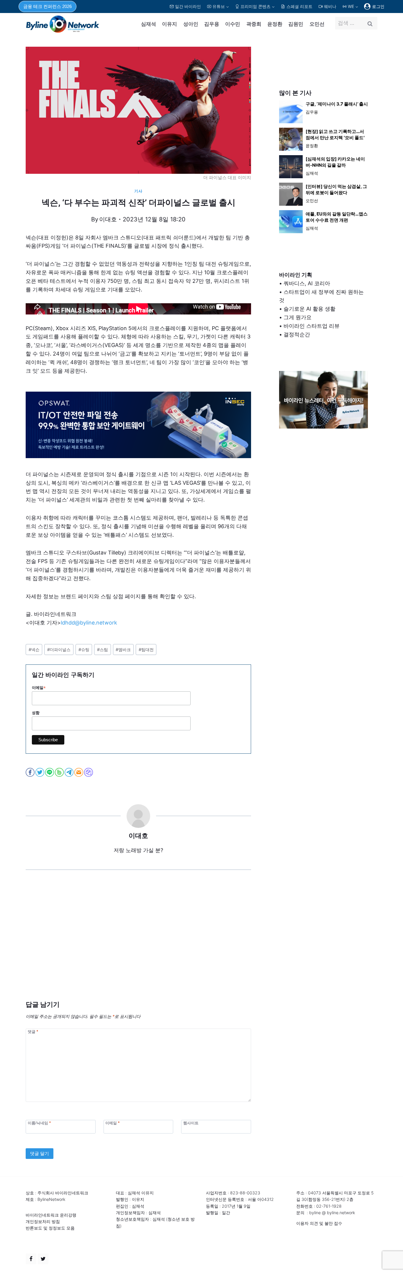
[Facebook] (31, 1258)
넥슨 (34, 649)
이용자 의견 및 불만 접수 (319, 1223)
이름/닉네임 (39, 1123)
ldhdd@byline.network (89, 623)
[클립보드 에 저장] (89, 772)
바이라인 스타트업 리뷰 (312, 326)
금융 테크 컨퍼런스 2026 (47, 6)
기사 (138, 191)
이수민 (232, 24)
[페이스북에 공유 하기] (30, 772)
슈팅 (83, 649)
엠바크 (123, 649)
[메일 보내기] (79, 772)
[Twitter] (43, 1258)
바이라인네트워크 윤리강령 (51, 1214)
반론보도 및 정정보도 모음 (50, 1227)
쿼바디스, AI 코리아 (307, 283)
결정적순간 (297, 334)
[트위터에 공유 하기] (40, 772)
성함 (36, 713)
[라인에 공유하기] (50, 772)
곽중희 (253, 24)
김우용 (211, 24)
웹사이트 (191, 1123)
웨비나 (330, 6)
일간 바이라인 (188, 6)
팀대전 (146, 649)
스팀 (102, 649)
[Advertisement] (138, 944)
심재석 (148, 24)
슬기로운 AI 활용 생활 (309, 309)
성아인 (190, 24)
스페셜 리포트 (299, 6)
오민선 (317, 24)
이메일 (39, 687)
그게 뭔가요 (298, 317)
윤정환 (274, 24)
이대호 (108, 219)
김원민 (295, 24)
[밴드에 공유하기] (60, 772)
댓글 (33, 1031)
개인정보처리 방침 (43, 1221)
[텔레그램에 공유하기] (69, 772)
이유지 (169, 24)
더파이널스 (59, 649)
